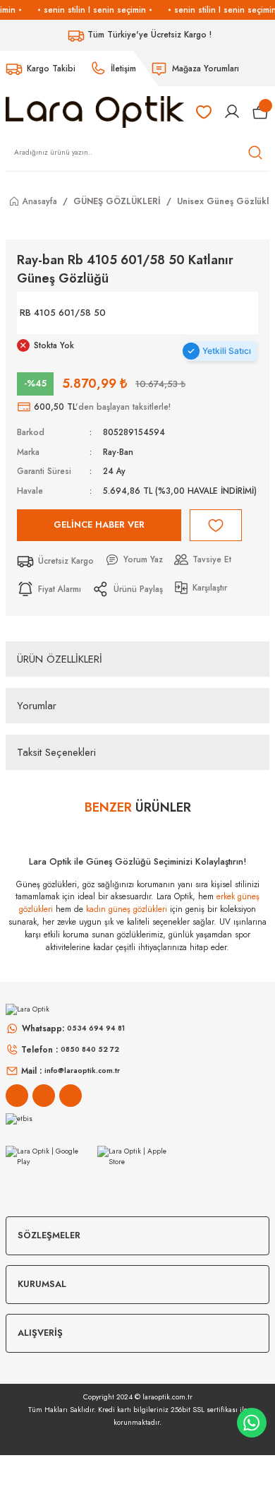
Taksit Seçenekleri (56, 752)
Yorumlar (36, 705)
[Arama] (255, 153)
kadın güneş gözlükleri (126, 909)
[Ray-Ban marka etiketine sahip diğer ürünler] (207, 313)
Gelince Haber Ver (99, 524)
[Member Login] (232, 111)
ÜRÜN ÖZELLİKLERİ (59, 659)
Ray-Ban (118, 452)
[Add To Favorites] (216, 525)
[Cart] (260, 111)
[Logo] (95, 111)
